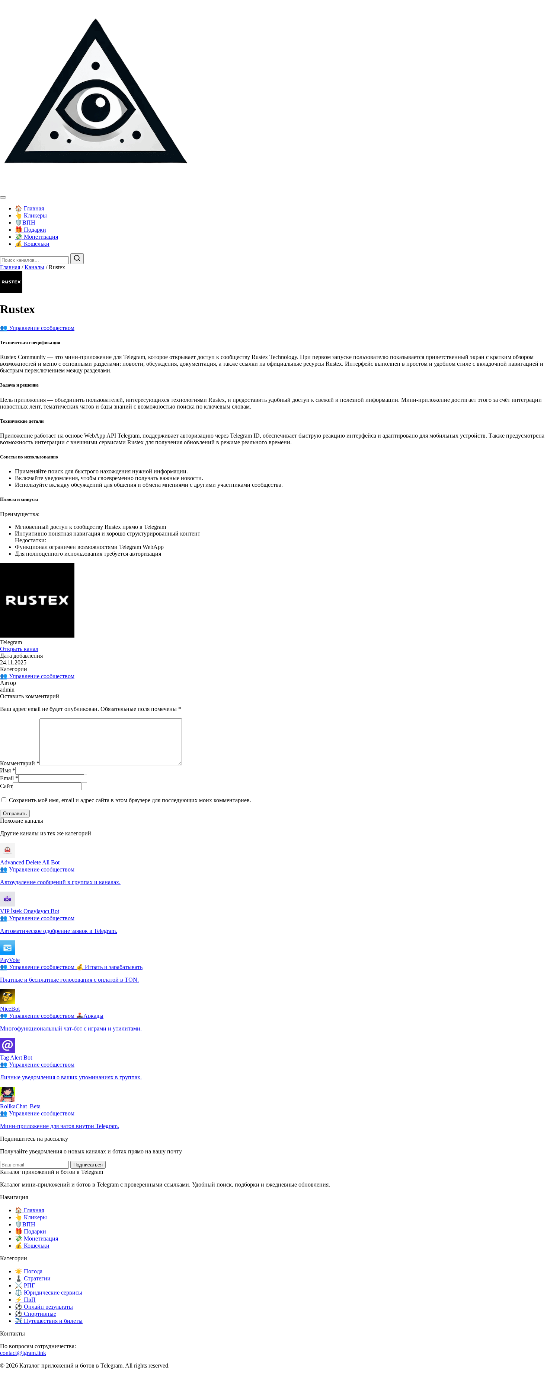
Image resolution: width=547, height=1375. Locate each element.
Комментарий (19, 763)
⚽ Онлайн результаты (44, 1306)
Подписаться (88, 1165)
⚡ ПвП (25, 1299)
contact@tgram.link (23, 1353)
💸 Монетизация (36, 237)
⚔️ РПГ (25, 1285)
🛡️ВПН (25, 222)
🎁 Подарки (30, 229)
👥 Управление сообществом (37, 328)
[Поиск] (77, 258)
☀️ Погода (28, 1271)
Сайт (6, 786)
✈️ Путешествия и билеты (49, 1321)
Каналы (34, 267)
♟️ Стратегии (33, 1278)
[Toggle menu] (3, 197)
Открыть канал (19, 649)
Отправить (15, 813)
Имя (7, 770)
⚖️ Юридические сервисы (48, 1292)
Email (9, 778)
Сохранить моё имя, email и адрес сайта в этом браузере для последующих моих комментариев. (130, 800)
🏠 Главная (29, 208)
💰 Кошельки (32, 244)
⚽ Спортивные (35, 1314)
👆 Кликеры (31, 215)
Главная (10, 267)
